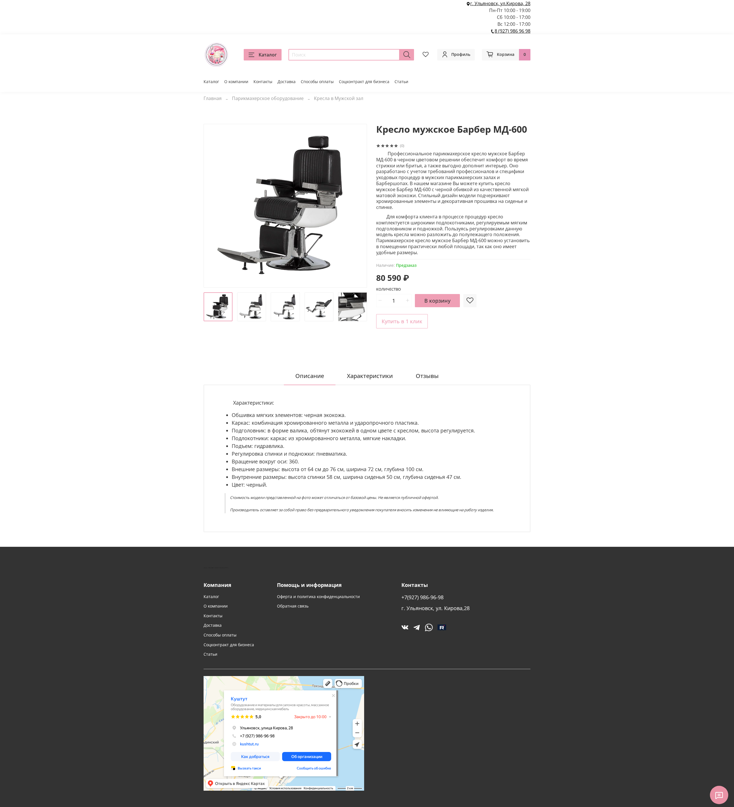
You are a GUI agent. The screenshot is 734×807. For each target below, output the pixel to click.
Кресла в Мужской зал (338, 98)
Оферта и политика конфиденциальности (318, 596)
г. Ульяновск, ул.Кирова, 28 (500, 3)
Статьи (401, 81)
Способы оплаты (317, 81)
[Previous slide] (213, 206)
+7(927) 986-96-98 (422, 597)
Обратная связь (293, 606)
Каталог (268, 55)
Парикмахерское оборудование (268, 98)
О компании (236, 81)
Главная (213, 98)
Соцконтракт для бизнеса (364, 81)
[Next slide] (358, 206)
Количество (388, 289)
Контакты (262, 81)
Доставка (287, 81)
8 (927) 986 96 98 (512, 31)
